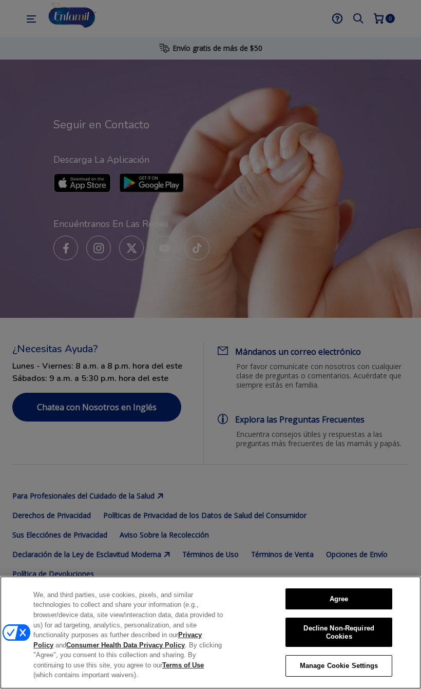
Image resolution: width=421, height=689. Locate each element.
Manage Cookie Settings (339, 665)
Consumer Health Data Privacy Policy (125, 645)
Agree (339, 599)
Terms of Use (183, 665)
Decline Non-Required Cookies (338, 632)
